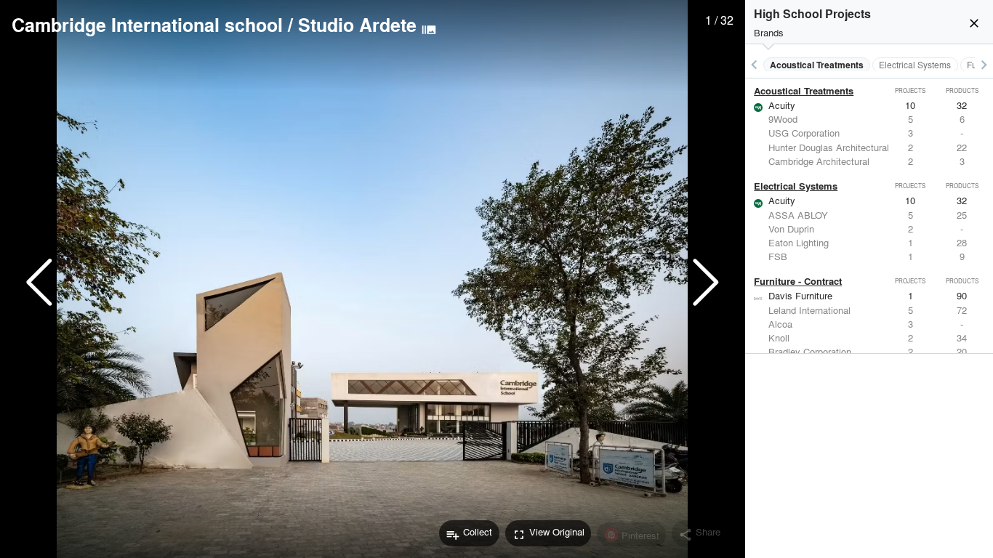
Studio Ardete (357, 25)
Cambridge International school (147, 25)
